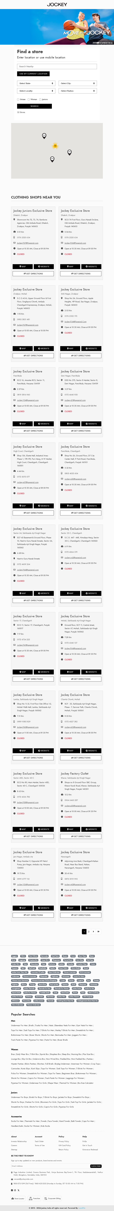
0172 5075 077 (23, 476)
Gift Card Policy (65, 1145)
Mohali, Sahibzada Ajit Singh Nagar (76, 620)
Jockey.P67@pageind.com (27, 325)
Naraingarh (65, 856)
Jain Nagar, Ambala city (23, 856)
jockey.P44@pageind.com (28, 570)
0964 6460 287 (71, 800)
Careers (14, 1145)
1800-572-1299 (19, 1183)
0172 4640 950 (71, 394)
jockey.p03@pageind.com (75, 727)
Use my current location (33, 74)
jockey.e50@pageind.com (75, 806)
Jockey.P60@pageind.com (28, 727)
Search (34, 106)
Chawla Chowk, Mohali (70, 699)
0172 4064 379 (71, 552)
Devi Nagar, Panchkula (70, 375)
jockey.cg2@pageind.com (75, 557)
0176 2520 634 (23, 237)
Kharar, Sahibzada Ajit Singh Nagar (76, 778)
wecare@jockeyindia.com (23, 1179)
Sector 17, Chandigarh (22, 620)
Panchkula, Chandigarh (70, 451)
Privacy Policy (64, 1141)
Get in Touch (87, 1145)
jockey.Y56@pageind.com (28, 884)
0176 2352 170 (71, 316)
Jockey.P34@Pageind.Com (75, 321)
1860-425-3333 (40, 1183)
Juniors (45, 99)
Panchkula (17, 375)
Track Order (39, 1141)
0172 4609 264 (23, 564)
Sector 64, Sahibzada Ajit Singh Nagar (29, 533)
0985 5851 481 (23, 319)
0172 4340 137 (71, 643)
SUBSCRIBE (96, 1166)
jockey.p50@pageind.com (75, 479)
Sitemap (14, 1149)
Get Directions (34, 274)
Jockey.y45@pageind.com (75, 884)
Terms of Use (40, 1145)
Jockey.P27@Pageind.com (27, 243)
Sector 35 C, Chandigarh (71, 533)
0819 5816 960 (23, 394)
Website (45, 266)
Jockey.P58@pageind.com (28, 802)
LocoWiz (82, 1208)
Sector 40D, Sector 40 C (23, 778)
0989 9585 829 (23, 721)
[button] (44, 136)
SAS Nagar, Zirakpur (69, 294)
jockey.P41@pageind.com (27, 645)
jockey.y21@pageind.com (75, 400)
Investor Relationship (19, 1141)
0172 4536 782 (23, 797)
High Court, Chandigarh (23, 451)
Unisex (22, 99)
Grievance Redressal (90, 1149)
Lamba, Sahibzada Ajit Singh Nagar (28, 699)
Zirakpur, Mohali (20, 294)
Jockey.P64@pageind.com (75, 648)
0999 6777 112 (23, 879)
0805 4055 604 (71, 473)
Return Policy (64, 1149)
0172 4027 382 (71, 721)
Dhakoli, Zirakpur (20, 215)
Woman (34, 99)
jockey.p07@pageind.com (28, 482)
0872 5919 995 (71, 879)
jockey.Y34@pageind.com (28, 400)
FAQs (84, 1141)
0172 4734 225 (23, 639)
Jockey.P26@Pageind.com (75, 243)
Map (24, 266)
